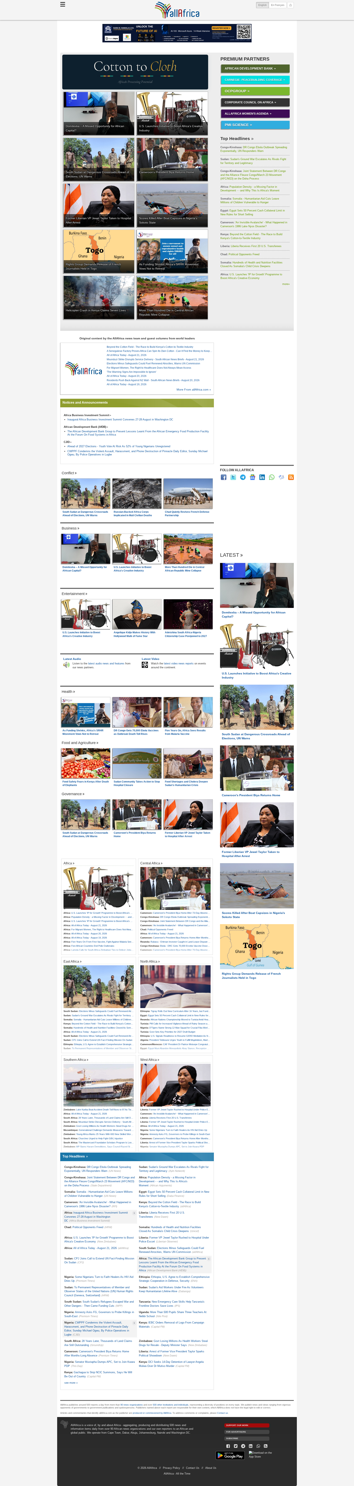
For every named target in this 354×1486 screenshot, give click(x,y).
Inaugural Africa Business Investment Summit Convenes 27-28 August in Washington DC (120, 419)
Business (69, 528)
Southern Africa (75, 1059)
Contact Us (192, 1467)
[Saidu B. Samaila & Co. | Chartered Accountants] (177, 33)
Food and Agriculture (79, 743)
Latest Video (150, 659)
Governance (72, 794)
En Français (277, 5)
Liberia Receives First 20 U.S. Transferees (250, 246)
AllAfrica (177, 10)
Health (67, 691)
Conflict (68, 473)
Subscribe (232, 1438)
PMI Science (237, 125)
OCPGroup (235, 91)
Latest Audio (72, 659)
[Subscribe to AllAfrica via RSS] (266, 1446)
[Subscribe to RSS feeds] (291, 477)
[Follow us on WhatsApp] (258, 1446)
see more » (71, 1382)
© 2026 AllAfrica (147, 1467)
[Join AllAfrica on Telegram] (243, 477)
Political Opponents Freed (239, 254)
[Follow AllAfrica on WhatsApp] (272, 477)
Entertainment (73, 594)
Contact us (222, 1413)
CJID (67, 442)
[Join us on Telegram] (243, 1446)
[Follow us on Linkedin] (250, 1446)
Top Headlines (235, 138)
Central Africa (150, 863)
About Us (210, 1467)
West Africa (148, 1059)
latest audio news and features (106, 663)
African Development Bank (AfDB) (85, 426)
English (263, 5)
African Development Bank (249, 68)
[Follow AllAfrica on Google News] (252, 477)
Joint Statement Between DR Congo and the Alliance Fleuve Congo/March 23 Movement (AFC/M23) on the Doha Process (253, 174)
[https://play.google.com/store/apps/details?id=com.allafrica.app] (230, 1456)
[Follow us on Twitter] (235, 1446)
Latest (229, 555)
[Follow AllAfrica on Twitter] (233, 477)
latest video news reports (179, 663)
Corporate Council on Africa (249, 102)
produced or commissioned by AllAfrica (152, 1413)
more (286, 284)
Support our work (237, 1425)
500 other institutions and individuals (170, 1405)
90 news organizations (131, 1405)
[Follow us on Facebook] (228, 1446)
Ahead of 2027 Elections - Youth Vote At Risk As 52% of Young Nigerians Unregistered (118, 446)
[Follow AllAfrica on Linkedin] (262, 477)
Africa (68, 863)
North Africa (148, 961)
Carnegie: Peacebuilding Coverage (253, 79)
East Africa (71, 961)
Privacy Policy (171, 1467)
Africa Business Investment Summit (86, 415)
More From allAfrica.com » (194, 389)
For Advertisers (236, 1432)
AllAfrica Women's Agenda (247, 113)
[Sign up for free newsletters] (281, 477)
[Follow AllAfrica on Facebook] (223, 477)
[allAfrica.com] (83, 368)
